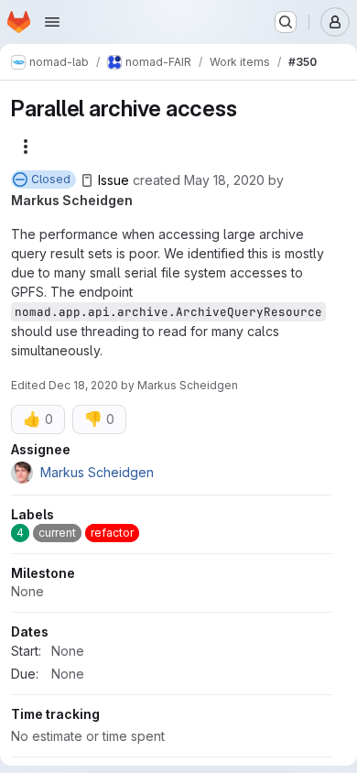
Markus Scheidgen (72, 200)
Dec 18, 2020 (83, 385)
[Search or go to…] (286, 22)
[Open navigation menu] (52, 22)
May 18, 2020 (224, 180)
